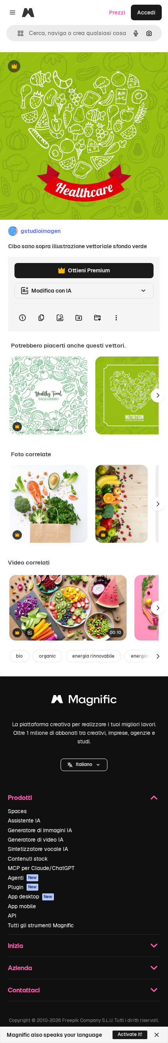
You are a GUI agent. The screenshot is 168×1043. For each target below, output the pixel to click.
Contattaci (24, 990)
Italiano (84, 764)
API (12, 915)
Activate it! (130, 1034)
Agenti (22, 877)
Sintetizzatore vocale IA (38, 848)
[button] (84, 765)
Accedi (146, 12)
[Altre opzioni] (116, 317)
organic (47, 656)
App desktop (30, 896)
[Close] (156, 1034)
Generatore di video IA (35, 839)
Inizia (15, 945)
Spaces (17, 811)
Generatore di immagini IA (40, 830)
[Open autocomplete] (17, 33)
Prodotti (20, 797)
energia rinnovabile (93, 656)
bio (19, 656)
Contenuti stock (28, 858)
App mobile (22, 906)
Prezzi (117, 12)
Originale (51, 67)
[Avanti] (158, 395)
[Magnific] (84, 701)
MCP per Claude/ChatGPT (41, 868)
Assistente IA (24, 820)
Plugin (22, 887)
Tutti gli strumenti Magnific (41, 925)
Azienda (20, 968)
